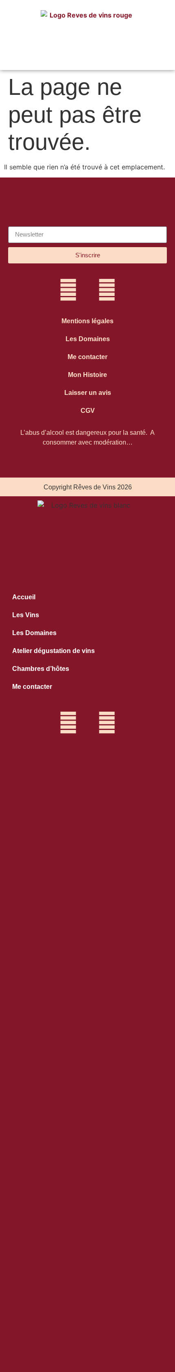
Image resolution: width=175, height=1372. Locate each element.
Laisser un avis (87, 392)
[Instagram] (68, 290)
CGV (88, 410)
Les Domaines (88, 338)
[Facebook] (107, 290)
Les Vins (25, 614)
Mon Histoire (87, 374)
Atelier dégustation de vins (53, 650)
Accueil (23, 597)
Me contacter (87, 356)
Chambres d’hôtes (40, 668)
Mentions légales (87, 321)
